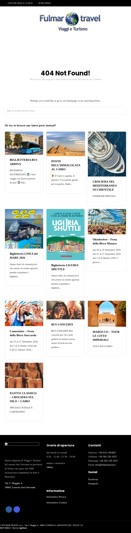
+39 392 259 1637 (107, 456)
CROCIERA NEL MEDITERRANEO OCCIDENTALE (105, 185)
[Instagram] (10, 13)
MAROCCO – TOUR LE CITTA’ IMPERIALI (106, 335)
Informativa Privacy (56, 497)
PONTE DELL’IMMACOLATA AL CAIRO (65, 165)
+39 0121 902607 (107, 452)
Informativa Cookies (56, 502)
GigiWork (23, 528)
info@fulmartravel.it (105, 464)
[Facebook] (9, 509)
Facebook (93, 479)
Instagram (93, 483)
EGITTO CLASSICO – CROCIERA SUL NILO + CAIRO (23, 397)
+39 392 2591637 (44, 3)
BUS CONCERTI (62, 324)
